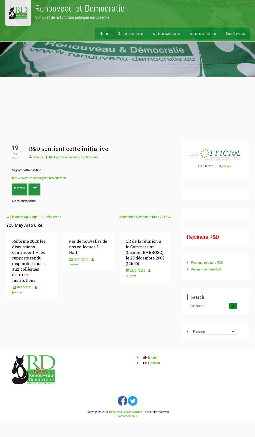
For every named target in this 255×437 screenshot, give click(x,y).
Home (104, 33)
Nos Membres (89, 157)
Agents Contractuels (66, 157)
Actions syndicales (166, 33)
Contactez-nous (127, 416)
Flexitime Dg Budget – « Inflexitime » (34, 217)
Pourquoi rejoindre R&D (207, 262)
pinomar (17, 292)
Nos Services (235, 33)
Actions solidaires (203, 33)
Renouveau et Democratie (80, 8)
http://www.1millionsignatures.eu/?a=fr (39, 178)
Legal (201, 166)
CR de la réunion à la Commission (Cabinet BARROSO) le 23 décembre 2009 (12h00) (145, 252)
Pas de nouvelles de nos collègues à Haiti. (88, 247)
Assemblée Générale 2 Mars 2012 (145, 217)
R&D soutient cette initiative (68, 149)
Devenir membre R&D (206, 269)
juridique (226, 166)
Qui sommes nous (130, 33)
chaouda (38, 157)
